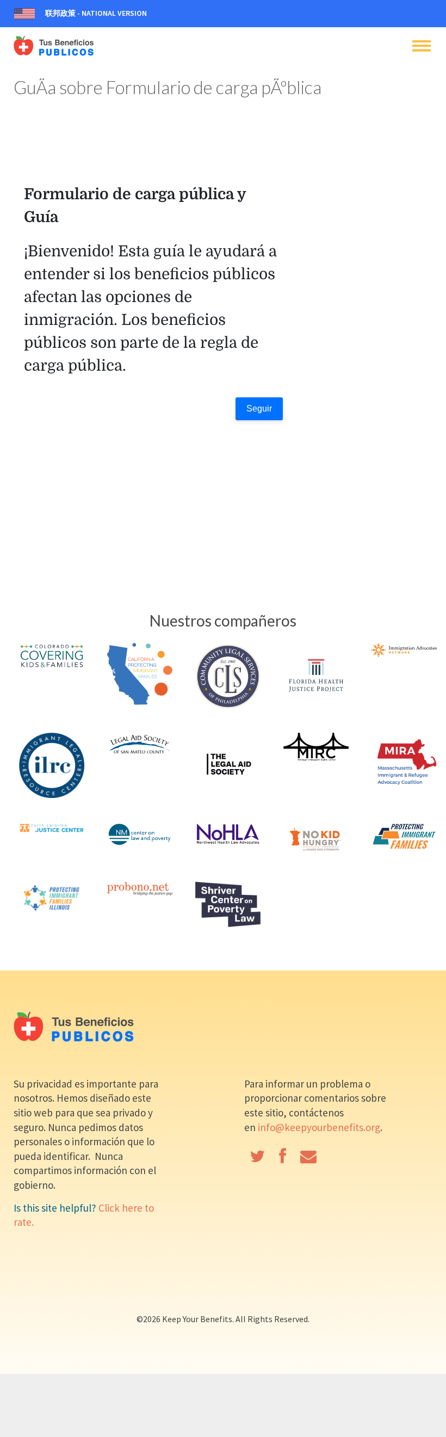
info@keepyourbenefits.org (319, 1127)
